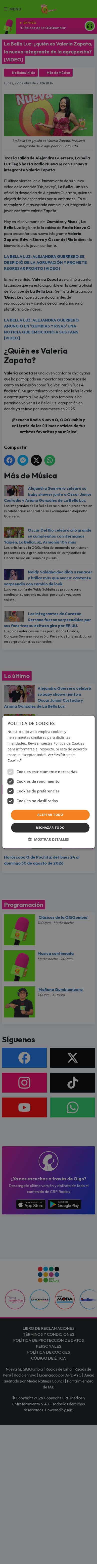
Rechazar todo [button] (50, 827)
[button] (48, 839)
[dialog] (48, 782)
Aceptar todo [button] (50, 814)
